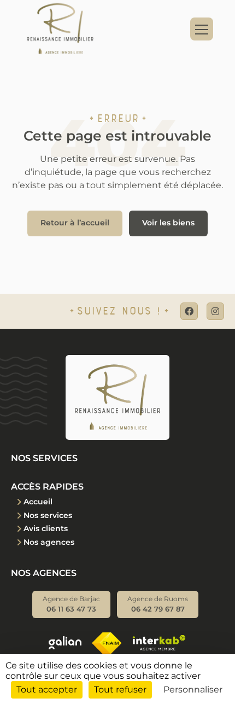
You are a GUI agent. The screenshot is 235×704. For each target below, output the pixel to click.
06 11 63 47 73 (71, 604)
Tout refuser (120, 689)
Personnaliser (192, 689)
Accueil (38, 502)
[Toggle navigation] (201, 29)
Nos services (48, 515)
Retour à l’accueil (74, 223)
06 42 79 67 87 (157, 604)
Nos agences (49, 542)
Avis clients (46, 528)
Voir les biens (168, 223)
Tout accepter (46, 689)
